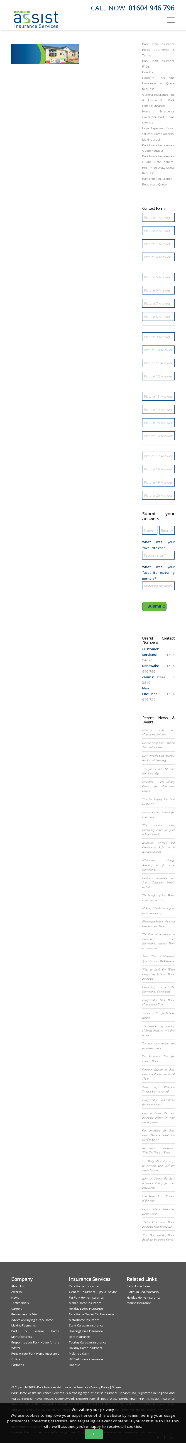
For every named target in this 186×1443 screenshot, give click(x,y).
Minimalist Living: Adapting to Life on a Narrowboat (158, 864)
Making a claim (152, 139)
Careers (16, 1309)
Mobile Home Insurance (85, 1303)
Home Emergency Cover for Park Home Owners (158, 117)
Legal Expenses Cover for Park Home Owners (158, 131)
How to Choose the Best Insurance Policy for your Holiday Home (158, 1117)
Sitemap (117, 1387)
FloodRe (147, 72)
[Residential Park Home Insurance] (36, 19)
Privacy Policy (100, 1387)
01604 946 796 (152, 7)
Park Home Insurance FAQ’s (158, 63)
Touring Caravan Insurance (87, 1342)
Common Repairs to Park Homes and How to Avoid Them (158, 1073)
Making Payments (23, 1325)
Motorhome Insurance (84, 1320)
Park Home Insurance (84, 1286)
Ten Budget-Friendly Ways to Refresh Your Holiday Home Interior (158, 1165)
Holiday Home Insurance (86, 1348)
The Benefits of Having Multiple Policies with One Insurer (158, 1030)
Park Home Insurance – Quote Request (158, 148)
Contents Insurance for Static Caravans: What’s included (158, 882)
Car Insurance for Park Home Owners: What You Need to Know (158, 1134)
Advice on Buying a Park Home (32, 1320)
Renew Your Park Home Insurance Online (35, 1356)
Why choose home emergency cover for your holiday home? (158, 829)
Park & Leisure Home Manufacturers (35, 1334)
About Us (17, 1286)
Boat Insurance (79, 1337)
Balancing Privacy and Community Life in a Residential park (158, 847)
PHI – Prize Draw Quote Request (158, 170)
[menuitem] (168, 19)
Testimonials (20, 1303)
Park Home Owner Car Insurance (91, 1314)
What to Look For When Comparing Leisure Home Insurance (158, 973)
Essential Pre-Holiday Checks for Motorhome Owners (158, 786)
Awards (16, 1292)
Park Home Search (139, 1286)
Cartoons (17, 1365)
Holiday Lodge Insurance (86, 1309)
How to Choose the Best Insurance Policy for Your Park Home (158, 1182)
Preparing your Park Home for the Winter (35, 1345)
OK (94, 1434)
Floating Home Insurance (86, 1331)
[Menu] (168, 19)
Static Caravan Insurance (86, 1325)
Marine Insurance (139, 1303)
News (15, 1297)
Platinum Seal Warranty (143, 1292)
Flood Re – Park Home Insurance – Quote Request (158, 83)
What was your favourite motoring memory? (158, 573)
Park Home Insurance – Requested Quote (158, 181)
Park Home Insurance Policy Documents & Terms (158, 49)
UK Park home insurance (86, 1359)
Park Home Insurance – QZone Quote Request (158, 159)
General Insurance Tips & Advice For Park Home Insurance (158, 100)
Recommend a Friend (25, 1314)
